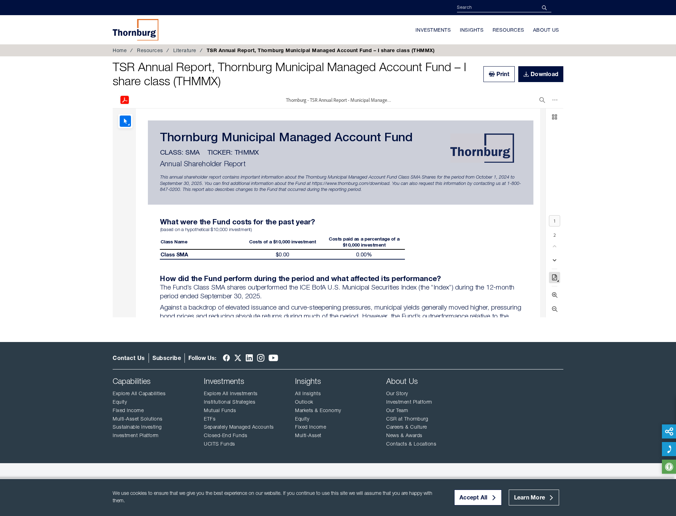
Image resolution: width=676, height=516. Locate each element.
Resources (508, 30)
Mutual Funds (220, 410)
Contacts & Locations (411, 444)
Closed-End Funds (225, 435)
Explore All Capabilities (139, 393)
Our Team (397, 410)
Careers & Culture (406, 427)
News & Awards (404, 435)
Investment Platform (136, 435)
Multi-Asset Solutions (138, 419)
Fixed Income (391, 24)
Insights (471, 30)
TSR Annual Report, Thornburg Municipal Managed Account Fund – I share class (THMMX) (290, 74)
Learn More (529, 497)
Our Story (397, 393)
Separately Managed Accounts (239, 427)
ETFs (209, 419)
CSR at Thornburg (407, 419)
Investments (433, 30)
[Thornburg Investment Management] (135, 29)
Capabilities (132, 381)
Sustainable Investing (137, 427)
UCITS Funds (219, 444)
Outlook (304, 402)
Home (120, 50)
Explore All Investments (231, 393)
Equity (120, 402)
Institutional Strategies (229, 402)
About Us (546, 30)
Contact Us (129, 357)
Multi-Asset (308, 435)
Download (544, 73)
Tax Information (396, 22)
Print (502, 73)
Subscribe (166, 357)
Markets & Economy (318, 410)
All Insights (308, 393)
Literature (184, 50)
